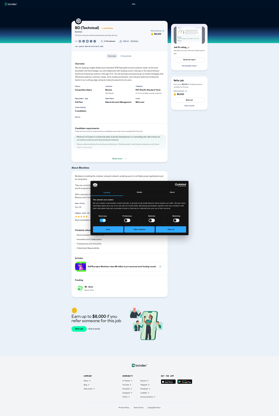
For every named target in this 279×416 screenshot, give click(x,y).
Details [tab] (139, 192)
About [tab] (172, 192)
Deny (108, 229)
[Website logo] (11, 4)
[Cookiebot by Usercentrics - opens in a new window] (176, 185)
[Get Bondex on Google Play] (184, 381)
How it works (189, 106)
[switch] (127, 220)
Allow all (171, 229)
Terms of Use (138, 408)
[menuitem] (133, 4)
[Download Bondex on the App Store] (168, 381)
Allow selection (139, 229)
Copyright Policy (154, 408)
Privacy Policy (124, 408)
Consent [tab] (107, 192)
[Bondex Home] (139, 365)
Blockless (78, 32)
